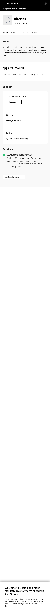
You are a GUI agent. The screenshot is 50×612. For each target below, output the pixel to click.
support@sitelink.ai (17, 96)
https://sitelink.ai (21, 23)
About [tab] (5, 32)
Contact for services (13, 177)
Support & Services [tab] (29, 32)
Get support (14, 102)
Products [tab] (15, 32)
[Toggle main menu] (4, 3)
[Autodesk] (13, 3)
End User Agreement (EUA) (20, 138)
